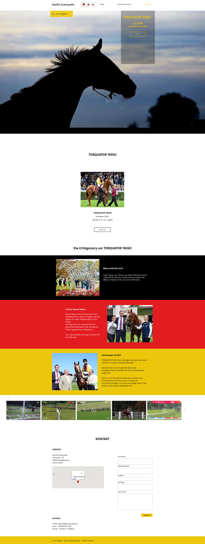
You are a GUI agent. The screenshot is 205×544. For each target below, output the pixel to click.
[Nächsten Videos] (185, 410)
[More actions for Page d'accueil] (9, 398)
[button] (9, 398)
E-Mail (120, 475)
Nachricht (122, 492)
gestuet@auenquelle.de (68, 524)
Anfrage (121, 482)
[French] (92, 4)
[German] (83, 4)
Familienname (123, 466)
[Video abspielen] (23, 410)
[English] (88, 4)
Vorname (121, 456)
